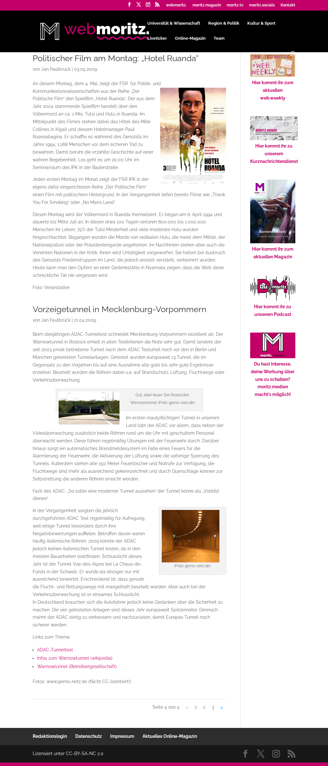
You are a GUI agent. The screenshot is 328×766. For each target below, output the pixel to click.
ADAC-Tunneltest (55, 649)
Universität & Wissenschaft (173, 23)
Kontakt (288, 5)
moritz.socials (262, 5)
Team (219, 38)
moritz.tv (235, 5)
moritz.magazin (207, 5)
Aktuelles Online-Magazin (170, 736)
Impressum (122, 736)
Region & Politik (223, 23)
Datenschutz (88, 736)
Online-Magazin (190, 38)
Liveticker (157, 38)
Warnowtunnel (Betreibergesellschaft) (77, 666)
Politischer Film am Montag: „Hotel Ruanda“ (116, 58)
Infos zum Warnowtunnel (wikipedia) (74, 658)
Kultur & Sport (261, 23)
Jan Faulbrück (55, 69)
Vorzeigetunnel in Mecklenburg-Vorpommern (119, 309)
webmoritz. (176, 5)
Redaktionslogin (50, 736)
